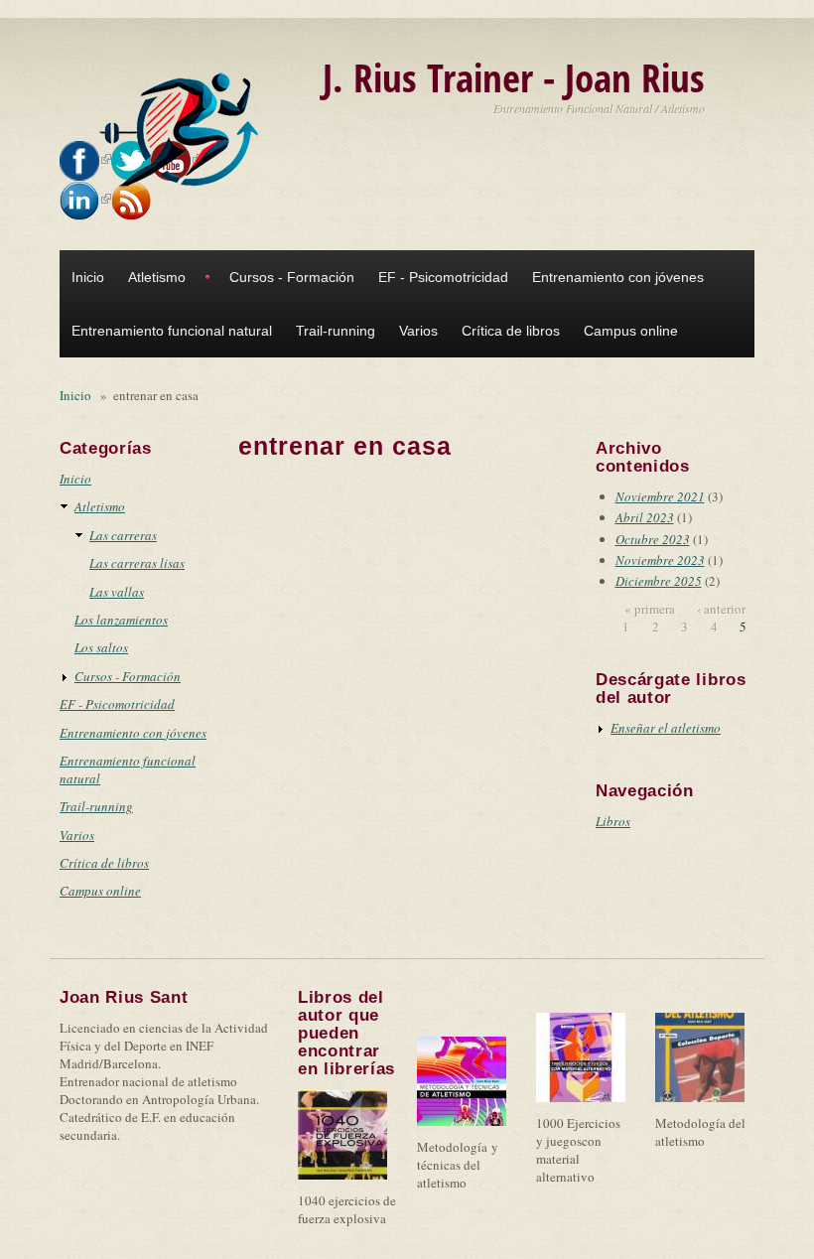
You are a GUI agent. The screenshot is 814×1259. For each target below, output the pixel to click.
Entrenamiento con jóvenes (618, 277)
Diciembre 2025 (658, 581)
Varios (418, 331)
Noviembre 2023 (660, 560)
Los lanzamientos (121, 620)
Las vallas (116, 592)
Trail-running (335, 331)
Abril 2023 (644, 517)
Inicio (87, 277)
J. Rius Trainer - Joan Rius (514, 77)
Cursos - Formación (291, 277)
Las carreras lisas (137, 563)
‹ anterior (721, 609)
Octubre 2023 (652, 539)
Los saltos (101, 647)
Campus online (631, 331)
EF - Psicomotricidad (443, 277)
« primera (649, 609)
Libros (613, 821)
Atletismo (157, 277)
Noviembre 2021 (660, 496)
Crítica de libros (511, 331)
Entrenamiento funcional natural (171, 331)
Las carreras (123, 535)
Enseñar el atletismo (665, 728)
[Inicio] (184, 130)
